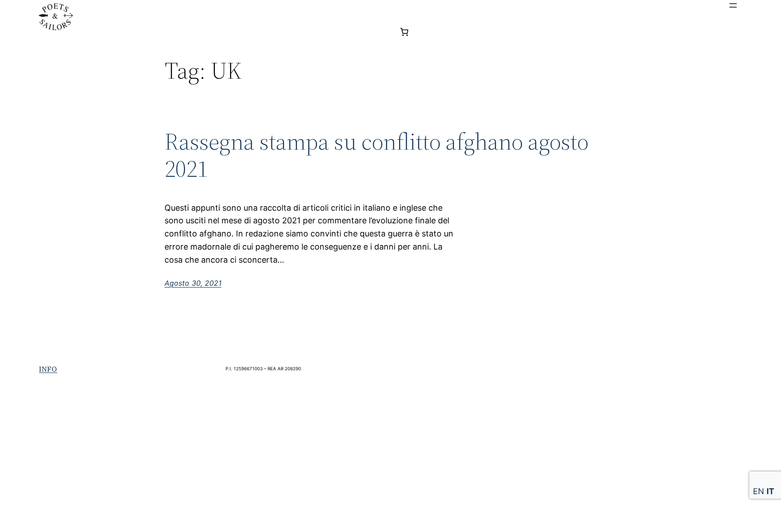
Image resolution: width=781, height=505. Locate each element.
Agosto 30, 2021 (193, 283)
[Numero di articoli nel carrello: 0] (404, 32)
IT (770, 491)
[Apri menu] (733, 5)
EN (758, 491)
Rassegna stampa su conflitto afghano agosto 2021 (376, 155)
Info (48, 369)
